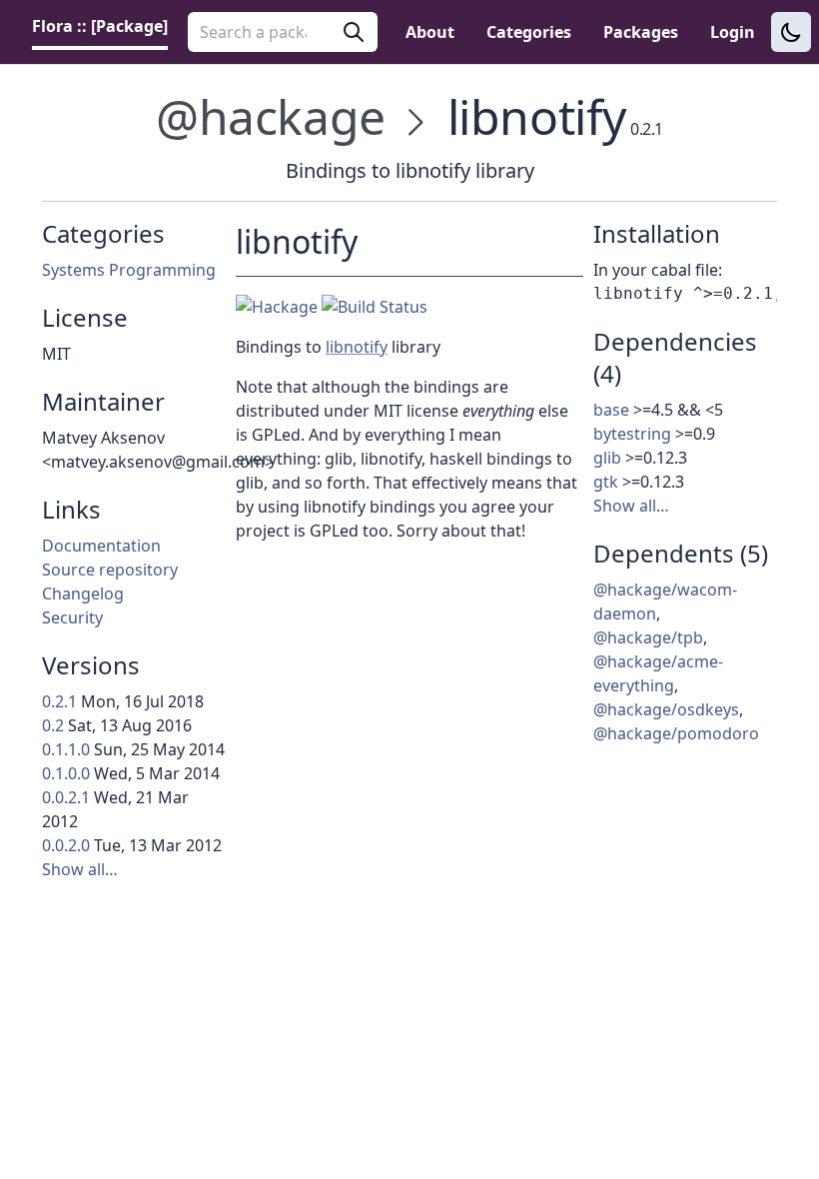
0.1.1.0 (66, 749)
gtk (605, 482)
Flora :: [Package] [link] (100, 26)
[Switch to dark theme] (791, 32)
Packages (640, 32)
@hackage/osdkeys (666, 709)
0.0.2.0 (66, 845)
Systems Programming (129, 270)
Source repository (110, 570)
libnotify (357, 347)
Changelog (83, 593)
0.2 (53, 725)
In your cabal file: (657, 270)
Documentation (101, 546)
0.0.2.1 (66, 797)
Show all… (80, 869)
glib (607, 458)
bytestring (632, 434)
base (611, 410)
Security (72, 617)
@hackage (271, 116)
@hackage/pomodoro (676, 733)
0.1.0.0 (66, 773)
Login (732, 32)
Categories (528, 32)
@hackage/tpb (648, 637)
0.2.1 (59, 701)
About (430, 32)
